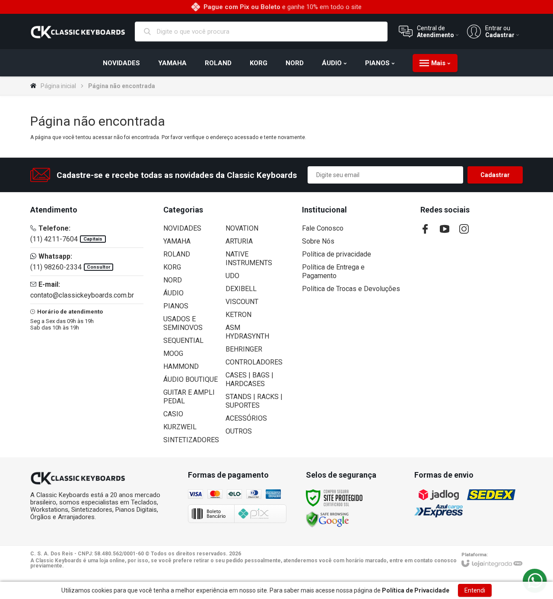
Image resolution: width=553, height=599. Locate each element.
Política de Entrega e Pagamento (333, 271)
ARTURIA (239, 241)
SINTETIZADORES (191, 440)
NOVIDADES (182, 228)
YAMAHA (177, 241)
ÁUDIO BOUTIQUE (190, 379)
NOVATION (242, 228)
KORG (172, 267)
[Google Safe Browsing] (327, 519)
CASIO (173, 414)
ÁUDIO (173, 293)
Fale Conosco (322, 228)
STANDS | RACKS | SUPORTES (254, 401)
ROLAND (176, 254)
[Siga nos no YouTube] (444, 229)
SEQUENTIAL (183, 340)
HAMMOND (181, 366)
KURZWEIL (180, 427)
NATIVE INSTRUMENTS (249, 258)
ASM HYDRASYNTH (247, 331)
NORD (172, 280)
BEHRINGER (244, 349)
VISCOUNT (242, 302)
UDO (232, 276)
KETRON (238, 315)
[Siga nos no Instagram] (464, 229)
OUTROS (239, 431)
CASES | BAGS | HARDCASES (249, 379)
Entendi (474, 590)
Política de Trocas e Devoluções (351, 289)
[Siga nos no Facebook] (425, 229)
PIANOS (175, 306)
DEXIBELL (241, 289)
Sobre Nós (318, 241)
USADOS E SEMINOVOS (183, 323)
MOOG (173, 353)
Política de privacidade (336, 254)
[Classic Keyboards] (77, 31)
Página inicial (58, 85)
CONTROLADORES (254, 362)
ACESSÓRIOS (246, 418)
